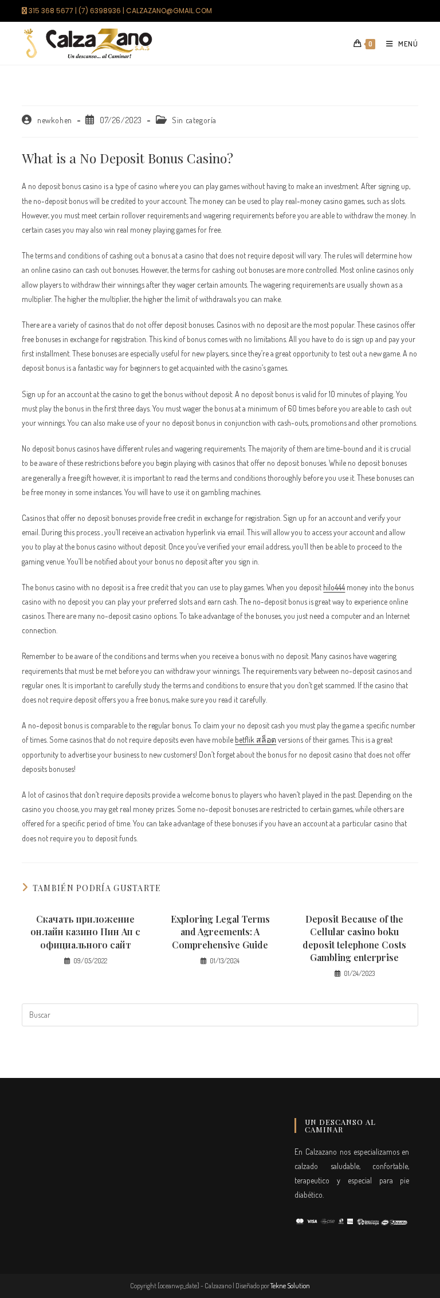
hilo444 (334, 587)
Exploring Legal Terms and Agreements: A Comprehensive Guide (220, 932)
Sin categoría (194, 120)
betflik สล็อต (255, 739)
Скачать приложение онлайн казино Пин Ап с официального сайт (85, 932)
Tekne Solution (290, 1285)
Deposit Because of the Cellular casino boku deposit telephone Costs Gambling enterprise (354, 938)
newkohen (54, 120)
